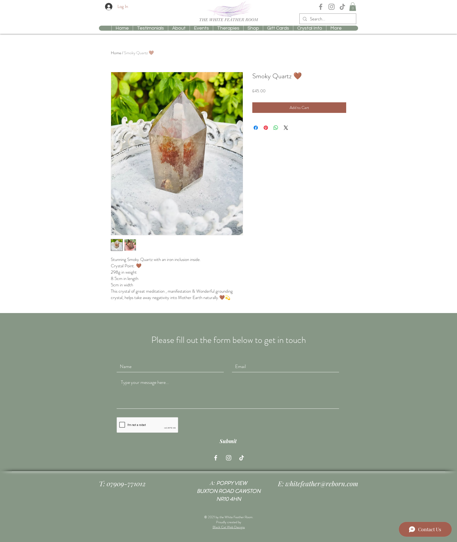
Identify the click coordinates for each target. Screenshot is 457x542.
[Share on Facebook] (256, 128)
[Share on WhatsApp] (276, 128)
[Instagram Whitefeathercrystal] (331, 7)
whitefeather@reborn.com (321, 483)
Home (116, 53)
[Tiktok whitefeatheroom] (241, 457)
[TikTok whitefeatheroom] (342, 7)
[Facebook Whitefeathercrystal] (321, 7)
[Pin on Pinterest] (266, 128)
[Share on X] (286, 128)
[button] (352, 6)
